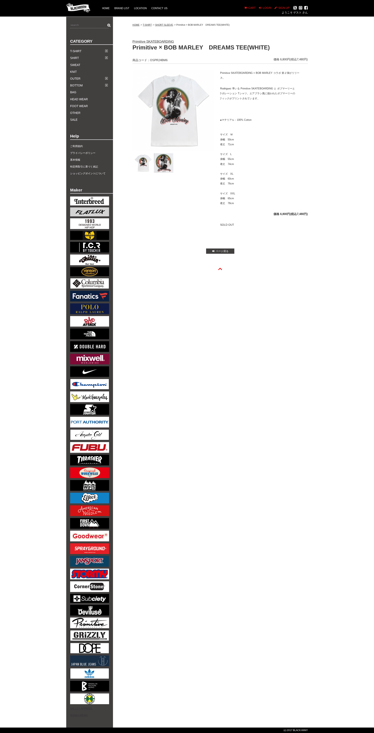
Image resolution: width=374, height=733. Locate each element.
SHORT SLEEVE (164, 25)
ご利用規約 (76, 146)
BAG (73, 92)
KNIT (73, 71)
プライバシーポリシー (82, 153)
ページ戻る (222, 251)
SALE (74, 119)
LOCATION (140, 8)
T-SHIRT (147, 25)
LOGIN (267, 7)
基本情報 (75, 159)
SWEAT (75, 65)
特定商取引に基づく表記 (84, 166)
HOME (106, 8)
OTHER (75, 113)
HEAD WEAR (79, 99)
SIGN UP (283, 7)
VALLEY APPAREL (81, 708)
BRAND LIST (121, 8)
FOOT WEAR (79, 106)
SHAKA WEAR (79, 715)
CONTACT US (159, 8)
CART (252, 7)
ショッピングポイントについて (88, 173)
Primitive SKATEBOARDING (153, 41)
